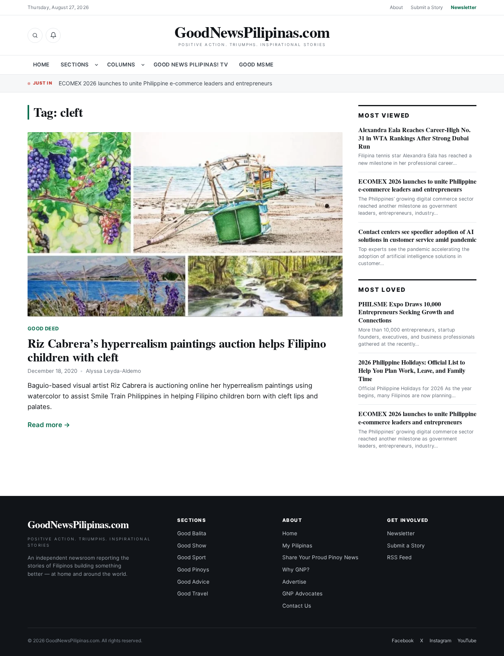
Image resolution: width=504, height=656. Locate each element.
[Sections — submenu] (96, 64)
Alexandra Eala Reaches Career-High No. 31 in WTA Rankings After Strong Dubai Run (414, 138)
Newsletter (463, 7)
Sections (75, 64)
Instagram (440, 640)
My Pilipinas (297, 545)
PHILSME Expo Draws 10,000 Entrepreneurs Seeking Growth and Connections (406, 312)
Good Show (191, 545)
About (396, 7)
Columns (121, 64)
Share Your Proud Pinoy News (320, 557)
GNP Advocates (302, 593)
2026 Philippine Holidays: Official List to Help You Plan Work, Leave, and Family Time (411, 370)
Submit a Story (427, 7)
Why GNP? (295, 569)
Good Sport (191, 557)
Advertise (294, 582)
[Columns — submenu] (143, 64)
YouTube (467, 640)
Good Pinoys (193, 569)
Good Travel (192, 593)
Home (41, 64)
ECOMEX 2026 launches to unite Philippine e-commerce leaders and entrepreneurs (165, 83)
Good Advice (193, 582)
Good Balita (191, 533)
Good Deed (43, 329)
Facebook (403, 640)
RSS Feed (399, 557)
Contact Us (296, 606)
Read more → (49, 425)
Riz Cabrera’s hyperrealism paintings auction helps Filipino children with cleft (177, 349)
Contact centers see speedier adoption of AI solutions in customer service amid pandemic (417, 235)
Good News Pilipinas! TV (191, 64)
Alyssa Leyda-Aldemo (113, 371)
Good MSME (256, 64)
